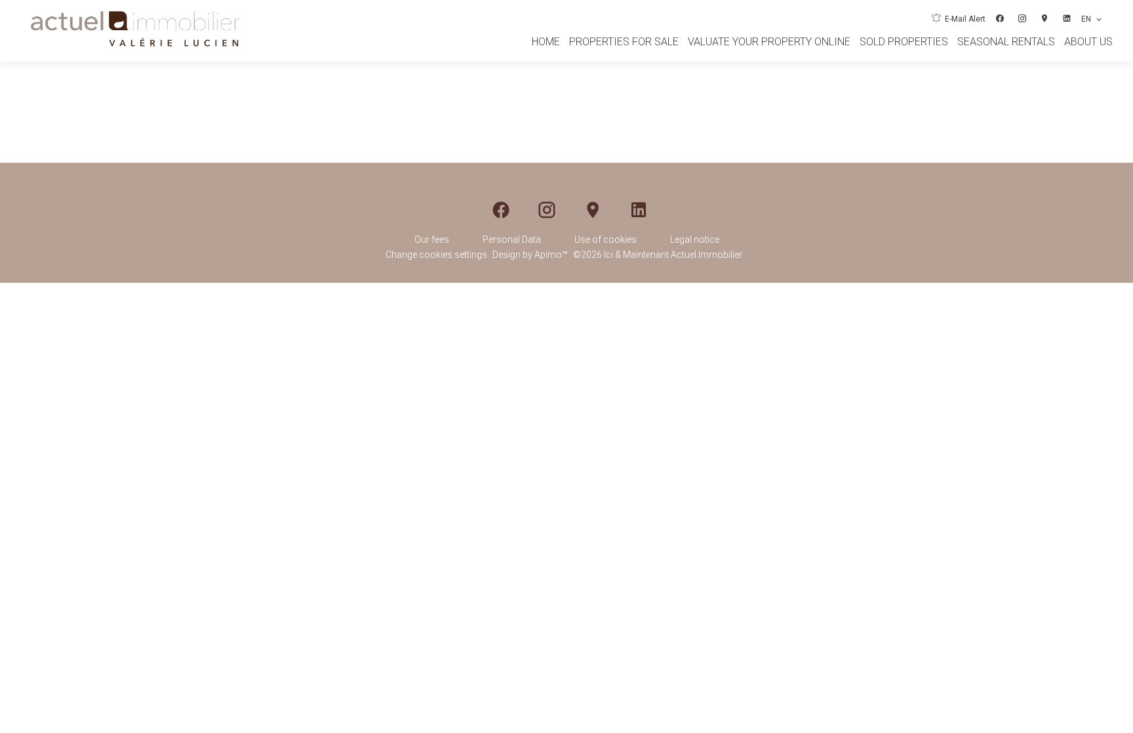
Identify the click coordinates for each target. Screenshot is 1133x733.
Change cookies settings (436, 254)
